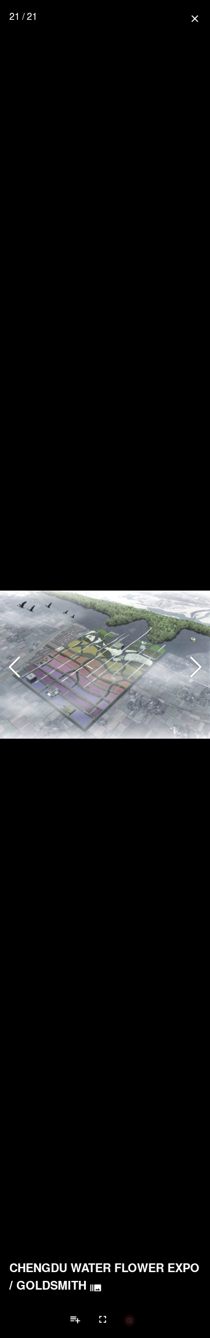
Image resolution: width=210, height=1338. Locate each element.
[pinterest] (129, 1320)
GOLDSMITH (51, 1285)
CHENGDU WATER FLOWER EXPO (104, 1267)
